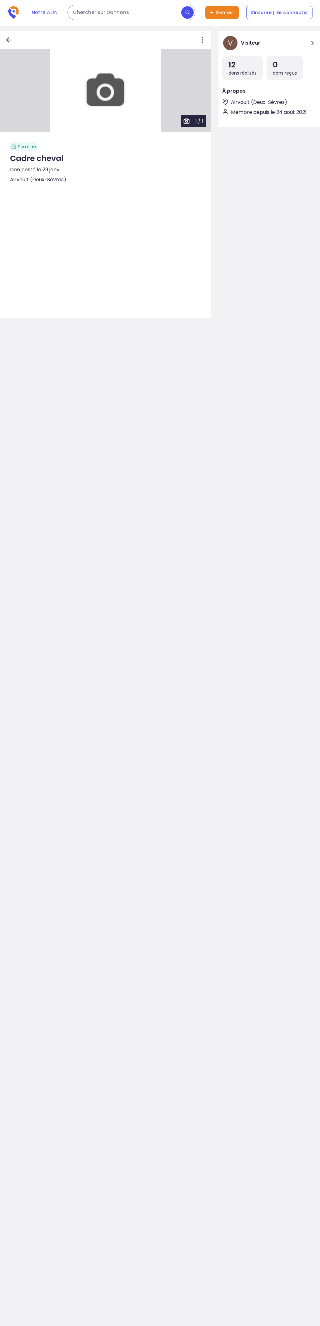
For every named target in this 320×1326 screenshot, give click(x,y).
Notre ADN (45, 12)
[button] (105, 90)
